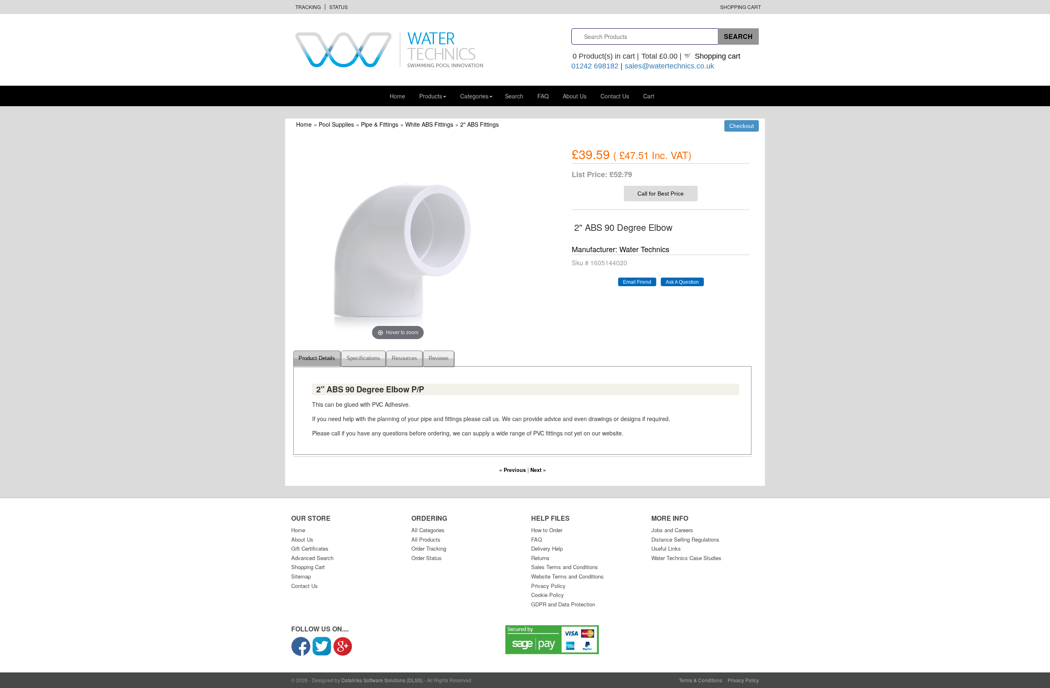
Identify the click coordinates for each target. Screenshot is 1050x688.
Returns (540, 558)
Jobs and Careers (672, 530)
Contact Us (614, 96)
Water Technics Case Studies (686, 558)
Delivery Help (547, 548)
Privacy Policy (548, 586)
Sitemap (301, 576)
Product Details (317, 358)
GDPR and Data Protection (563, 604)
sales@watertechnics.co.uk (669, 66)
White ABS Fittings (429, 124)
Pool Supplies (336, 124)
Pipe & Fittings (379, 124)
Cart (648, 96)
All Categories (428, 530)
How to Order (546, 530)
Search (514, 96)
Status (338, 6)
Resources (404, 358)
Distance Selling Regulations (685, 539)
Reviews (439, 358)
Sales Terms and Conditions (564, 567)
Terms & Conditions (700, 680)
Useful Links (666, 548)
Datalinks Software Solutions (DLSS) (382, 680)
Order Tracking (428, 548)
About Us (575, 96)
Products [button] (430, 96)
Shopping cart (717, 56)
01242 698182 (595, 66)
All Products (426, 539)
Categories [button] (474, 96)
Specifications (363, 358)
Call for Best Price (660, 193)
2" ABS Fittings (479, 124)
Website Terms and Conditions (567, 576)
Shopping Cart (740, 6)
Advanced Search (312, 558)
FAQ (543, 96)
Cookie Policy (547, 595)
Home (397, 96)
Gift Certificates (310, 548)
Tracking (308, 6)
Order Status (426, 558)
